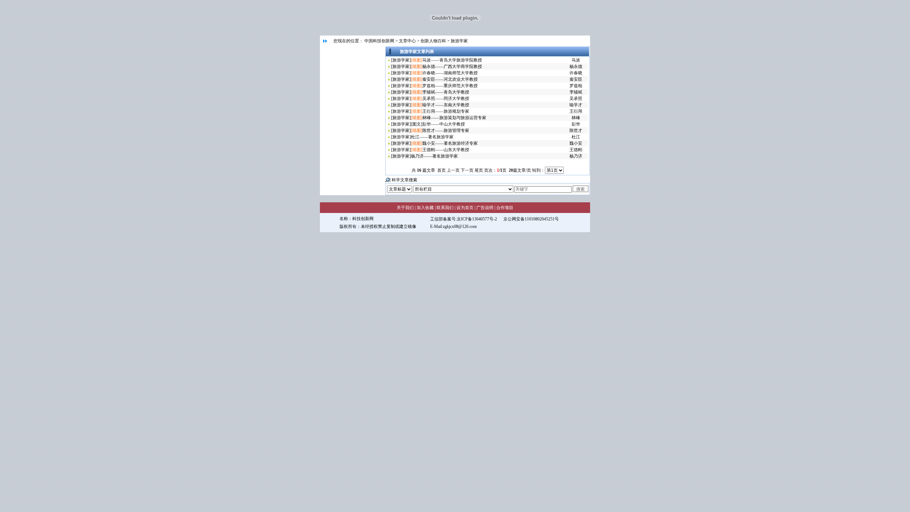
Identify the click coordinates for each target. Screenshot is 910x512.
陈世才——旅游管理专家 (445, 130)
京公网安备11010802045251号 (531, 219)
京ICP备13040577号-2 (477, 219)
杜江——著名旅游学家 (432, 136)
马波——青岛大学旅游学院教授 (452, 60)
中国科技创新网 (379, 40)
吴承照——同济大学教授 (445, 98)
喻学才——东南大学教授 (445, 104)
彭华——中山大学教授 (443, 124)
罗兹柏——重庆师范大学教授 (450, 85)
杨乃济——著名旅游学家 (434, 156)
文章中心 (407, 40)
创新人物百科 (433, 40)
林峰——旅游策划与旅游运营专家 (454, 117)
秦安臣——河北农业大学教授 (450, 79)
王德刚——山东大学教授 (445, 149)
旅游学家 (459, 40)
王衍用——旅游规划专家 (445, 111)
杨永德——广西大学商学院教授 (452, 66)
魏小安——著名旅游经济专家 (450, 143)
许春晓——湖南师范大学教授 (450, 72)
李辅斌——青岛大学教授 (445, 92)
